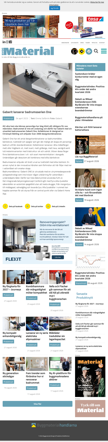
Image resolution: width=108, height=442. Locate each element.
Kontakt (102, 43)
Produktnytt (8, 118)
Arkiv (82, 43)
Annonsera (65, 43)
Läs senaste (74, 43)
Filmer (88, 43)
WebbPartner (66, 436)
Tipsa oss (94, 43)
